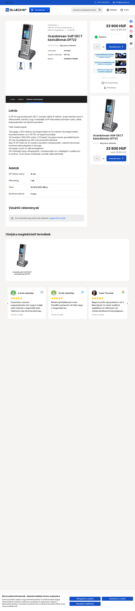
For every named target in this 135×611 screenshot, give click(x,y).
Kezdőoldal (52, 25)
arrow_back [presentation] (11, 42)
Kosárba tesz (116, 46)
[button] (127, 303)
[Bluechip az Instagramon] (131, 31)
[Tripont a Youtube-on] (131, 26)
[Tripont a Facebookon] (131, 21)
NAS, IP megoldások (56, 30)
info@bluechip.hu (122, 2)
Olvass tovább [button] (17, 315)
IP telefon (71, 30)
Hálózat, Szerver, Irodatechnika (60, 28)
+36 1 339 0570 (103, 2)
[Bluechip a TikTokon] (131, 36)
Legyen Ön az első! (57, 218)
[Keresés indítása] (99, 9)
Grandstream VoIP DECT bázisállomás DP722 (22, 273)
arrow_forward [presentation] (42, 42)
